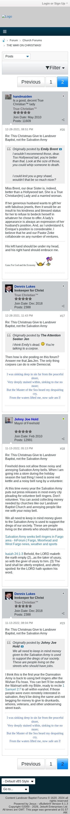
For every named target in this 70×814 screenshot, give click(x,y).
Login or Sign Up (53, 3)
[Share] (63, 119)
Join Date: (20, 117)
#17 (62, 315)
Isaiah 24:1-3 (14, 553)
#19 (62, 623)
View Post (60, 149)
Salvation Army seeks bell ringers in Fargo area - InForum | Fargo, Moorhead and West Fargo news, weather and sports (34, 540)
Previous (31, 82)
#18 (62, 448)
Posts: (17, 121)
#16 (62, 129)
